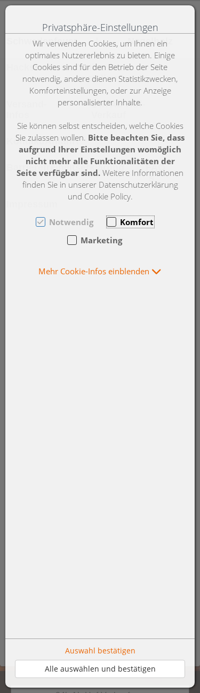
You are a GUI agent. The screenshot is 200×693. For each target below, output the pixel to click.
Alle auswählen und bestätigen (100, 669)
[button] (100, 271)
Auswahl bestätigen (100, 650)
